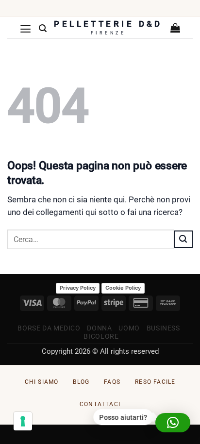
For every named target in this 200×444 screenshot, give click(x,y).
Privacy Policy (78, 287)
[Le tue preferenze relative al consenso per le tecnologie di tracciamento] (23, 421)
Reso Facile (155, 381)
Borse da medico (48, 328)
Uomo (129, 328)
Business (163, 328)
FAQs (112, 381)
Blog (81, 381)
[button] (25, 28)
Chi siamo (42, 381)
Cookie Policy (123, 287)
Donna (99, 328)
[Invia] (183, 239)
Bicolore (100, 336)
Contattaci (100, 404)
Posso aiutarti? (124, 417)
